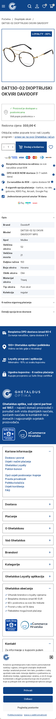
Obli (23, 273)
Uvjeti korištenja (14, 486)
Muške (24, 239)
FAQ (7, 490)
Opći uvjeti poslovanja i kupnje (23, 475)
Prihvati (28, 690)
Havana (24, 267)
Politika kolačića (15, 715)
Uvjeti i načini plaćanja (18, 461)
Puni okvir (26, 286)
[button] (51, 657)
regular (24, 292)
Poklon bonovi (13, 469)
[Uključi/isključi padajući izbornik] (29, 6)
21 (22, 255)
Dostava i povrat (14, 457)
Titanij (24, 279)
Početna (6, 19)
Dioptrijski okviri (22, 19)
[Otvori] (3, 6)
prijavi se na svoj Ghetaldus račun (34, 136)
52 (22, 246)
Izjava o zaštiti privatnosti (35, 715)
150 (22, 261)
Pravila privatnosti (15, 479)
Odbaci (28, 698)
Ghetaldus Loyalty (15, 465)
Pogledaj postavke (28, 707)
